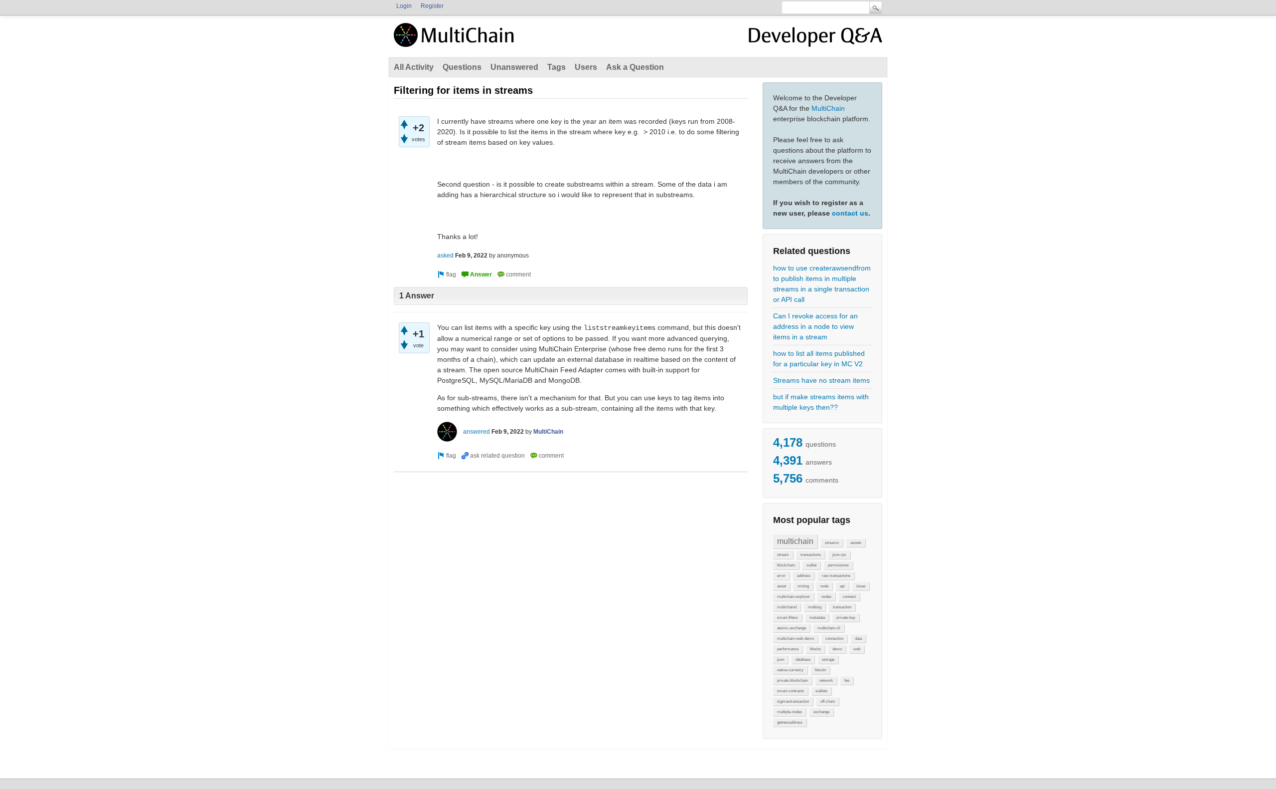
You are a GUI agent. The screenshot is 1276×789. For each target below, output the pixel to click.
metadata (817, 617)
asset (781, 586)
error (781, 575)
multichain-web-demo (795, 638)
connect (849, 596)
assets (855, 542)
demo (837, 649)
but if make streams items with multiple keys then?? (821, 402)
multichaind (787, 607)
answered (476, 431)
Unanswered (514, 67)
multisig (814, 607)
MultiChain (828, 108)
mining (803, 586)
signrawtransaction (793, 701)
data (858, 638)
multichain (795, 541)
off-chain (827, 701)
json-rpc (839, 554)
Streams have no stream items (821, 380)
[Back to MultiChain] (455, 40)
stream (783, 554)
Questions (462, 67)
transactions (810, 554)
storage (828, 659)
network (826, 680)
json (780, 659)
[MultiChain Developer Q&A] (815, 39)
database (803, 659)
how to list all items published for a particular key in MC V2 (819, 358)
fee (846, 680)
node (824, 586)
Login (404, 5)
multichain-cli (828, 628)
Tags (556, 67)
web (856, 649)
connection (834, 638)
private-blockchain (792, 680)
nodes (826, 596)
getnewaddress (789, 722)
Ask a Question (635, 67)
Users (586, 67)
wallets (821, 691)
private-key (845, 617)
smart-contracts (790, 691)
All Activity (414, 67)
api (842, 586)
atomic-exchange (791, 628)
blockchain (786, 565)
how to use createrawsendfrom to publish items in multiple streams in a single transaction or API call (822, 283)
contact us (850, 213)
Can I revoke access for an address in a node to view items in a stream (815, 326)
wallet (811, 565)
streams (832, 542)
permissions (838, 565)
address (803, 575)
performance (787, 649)
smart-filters (787, 617)
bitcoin (820, 670)
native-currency (790, 670)
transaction (842, 607)
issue (860, 586)
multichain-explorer (793, 596)
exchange (821, 712)
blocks (815, 649)
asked (445, 255)
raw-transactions (836, 575)
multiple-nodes (789, 712)
